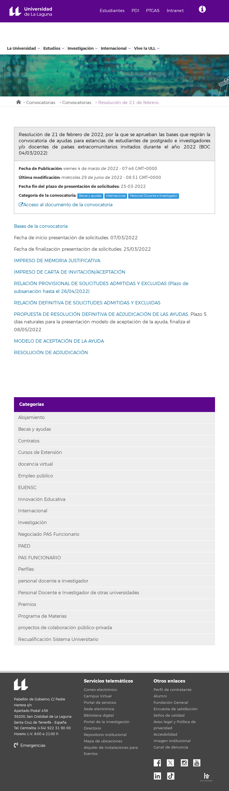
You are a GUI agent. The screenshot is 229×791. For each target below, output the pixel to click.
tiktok (172, 774)
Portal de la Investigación (107, 722)
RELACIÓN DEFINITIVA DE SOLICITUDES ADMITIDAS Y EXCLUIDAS (88, 303)
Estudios (51, 48)
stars (56, 765)
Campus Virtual (98, 696)
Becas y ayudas (90, 196)
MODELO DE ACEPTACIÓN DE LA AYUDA (59, 341)
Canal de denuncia (171, 747)
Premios (27, 604)
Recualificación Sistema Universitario (58, 639)
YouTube (199, 761)
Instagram (186, 761)
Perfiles (26, 569)
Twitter (172, 761)
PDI (135, 10)
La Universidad (21, 48)
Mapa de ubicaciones (103, 741)
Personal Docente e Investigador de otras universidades (78, 593)
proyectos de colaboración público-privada (65, 628)
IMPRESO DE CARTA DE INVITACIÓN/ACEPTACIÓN (69, 272)
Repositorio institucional (105, 735)
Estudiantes (112, 10)
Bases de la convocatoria (41, 226)
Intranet (175, 10)
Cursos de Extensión (40, 452)
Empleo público (35, 476)
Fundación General (171, 702)
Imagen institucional (172, 741)
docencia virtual (35, 464)
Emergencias (32, 745)
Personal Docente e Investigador (153, 196)
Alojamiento (31, 417)
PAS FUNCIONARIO (39, 558)
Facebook (159, 761)
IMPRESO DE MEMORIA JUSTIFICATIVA (57, 261)
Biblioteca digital (99, 715)
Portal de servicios (100, 702)
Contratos (28, 441)
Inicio (18, 101)
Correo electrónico (100, 690)
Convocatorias (40, 102)
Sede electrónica (99, 709)
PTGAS (153, 10)
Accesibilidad (165, 734)
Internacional (114, 48)
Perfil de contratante (173, 690)
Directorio (92, 728)
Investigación (81, 48)
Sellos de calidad (169, 715)
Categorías (31, 404)
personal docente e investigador (53, 581)
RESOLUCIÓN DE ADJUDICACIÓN (51, 353)
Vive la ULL (145, 48)
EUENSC (27, 488)
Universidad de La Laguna (30, 11)
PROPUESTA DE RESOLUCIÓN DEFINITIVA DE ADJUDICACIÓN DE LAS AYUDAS (101, 314)
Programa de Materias (42, 616)
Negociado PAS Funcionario (48, 534)
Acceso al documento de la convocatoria (68, 205)
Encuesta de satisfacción (176, 709)
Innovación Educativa (41, 499)
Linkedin (159, 774)
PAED (24, 546)
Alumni (160, 696)
